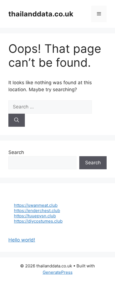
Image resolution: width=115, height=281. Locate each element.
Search (16, 152)
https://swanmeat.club (36, 205)
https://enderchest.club (37, 210)
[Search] (16, 120)
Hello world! (21, 240)
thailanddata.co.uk (40, 14)
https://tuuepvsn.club (35, 215)
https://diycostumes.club (38, 221)
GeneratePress (58, 272)
